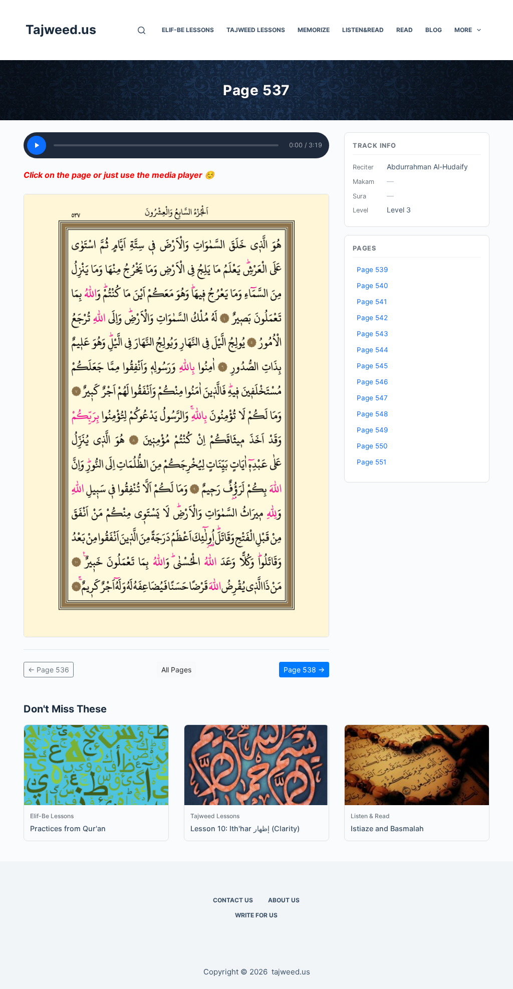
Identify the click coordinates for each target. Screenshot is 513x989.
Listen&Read (363, 30)
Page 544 (372, 350)
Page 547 (372, 398)
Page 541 (372, 302)
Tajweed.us (61, 29)
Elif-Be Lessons (188, 30)
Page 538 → (304, 669)
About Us (284, 900)
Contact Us (233, 900)
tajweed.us (291, 971)
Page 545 (372, 366)
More (463, 30)
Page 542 (372, 318)
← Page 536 (48, 669)
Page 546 (372, 382)
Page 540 (372, 286)
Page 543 (372, 334)
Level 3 (399, 209)
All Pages (176, 669)
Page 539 (372, 270)
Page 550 (372, 446)
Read (404, 30)
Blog (433, 30)
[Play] (36, 145)
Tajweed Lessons (255, 30)
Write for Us (256, 915)
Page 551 (371, 462)
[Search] (141, 30)
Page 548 (372, 414)
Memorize (314, 30)
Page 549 (372, 430)
